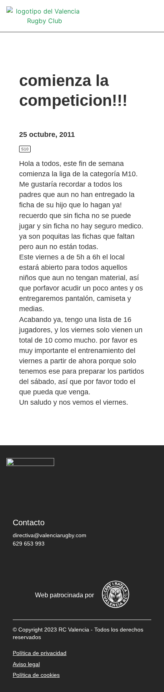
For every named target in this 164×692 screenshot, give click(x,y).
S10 (25, 149)
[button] (152, 16)
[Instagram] (70, 564)
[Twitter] (47, 564)
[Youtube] (94, 564)
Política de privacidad (39, 653)
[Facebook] (23, 564)
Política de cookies (36, 675)
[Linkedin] (118, 564)
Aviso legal (26, 664)
